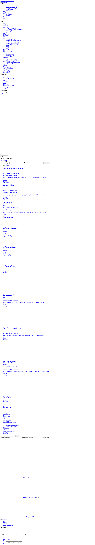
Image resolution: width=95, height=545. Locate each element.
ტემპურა (5, 65)
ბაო (4, 66)
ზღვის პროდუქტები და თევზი (13, 62)
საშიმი (4, 50)
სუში (4, 38)
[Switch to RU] (4, 24)
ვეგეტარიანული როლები (12, 44)
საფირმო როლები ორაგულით (13, 40)
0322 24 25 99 (6, 25)
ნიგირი (7, 46)
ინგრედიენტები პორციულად (13, 63)
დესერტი (5, 52)
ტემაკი (7, 45)
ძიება (17, 435)
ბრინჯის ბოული (7, 71)
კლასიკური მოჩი (10, 55)
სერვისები (5, 5)
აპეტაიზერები (6, 69)
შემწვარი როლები (10, 41)
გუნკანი (7, 47)
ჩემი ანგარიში (6, 36)
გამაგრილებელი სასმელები (13, 60)
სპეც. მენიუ (5, 84)
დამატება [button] (5, 181)
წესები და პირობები (8, 525)
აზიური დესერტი (10, 54)
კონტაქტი (8, 15)
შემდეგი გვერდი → (7, 407)
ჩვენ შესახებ (6, 13)
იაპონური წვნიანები (8, 68)
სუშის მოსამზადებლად (8, 61)
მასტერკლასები (9, 9)
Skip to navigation (4, 1)
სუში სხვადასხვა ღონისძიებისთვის (14, 29)
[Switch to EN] (4, 23)
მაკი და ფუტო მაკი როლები (12, 43)
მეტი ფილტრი (4, 160)
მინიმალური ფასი (5, 162)
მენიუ (4, 11)
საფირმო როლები (10, 39)
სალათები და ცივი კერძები (9, 422)
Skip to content (11, 1)
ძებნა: (2, 435)
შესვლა (5, 16)
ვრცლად (5, 234)
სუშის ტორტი (9, 10)
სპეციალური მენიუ (7, 51)
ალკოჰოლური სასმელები (12, 58)
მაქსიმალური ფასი (26, 162)
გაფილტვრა (46, 437)
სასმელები (5, 57)
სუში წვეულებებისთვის (11, 8)
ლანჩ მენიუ (6, 49)
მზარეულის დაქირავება (11, 7)
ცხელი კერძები (7, 67)
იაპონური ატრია (7, 72)
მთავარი (3, 93)
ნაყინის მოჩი (9, 56)
